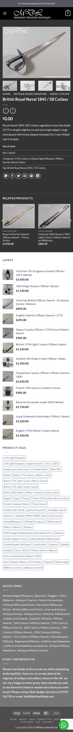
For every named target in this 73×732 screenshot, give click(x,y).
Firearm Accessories (50, 600)
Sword (48, 562)
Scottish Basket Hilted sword (44, 538)
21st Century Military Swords (31, 636)
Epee (16, 498)
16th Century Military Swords (31, 623)
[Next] (64, 52)
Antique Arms (32, 613)
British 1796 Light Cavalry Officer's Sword (25, 480)
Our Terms (27, 722)
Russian (59, 532)
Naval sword (54, 521)
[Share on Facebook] (12, 176)
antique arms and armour (16, 469)
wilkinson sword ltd (33, 567)
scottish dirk (40, 544)
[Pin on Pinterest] (31, 176)
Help (32, 719)
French (26, 498)
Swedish (8, 550)
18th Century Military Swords (42, 627)
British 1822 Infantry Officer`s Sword (22, 492)
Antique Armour (13, 613)
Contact (48, 722)
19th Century (22, 158)
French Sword (40, 504)
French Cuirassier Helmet (17, 504)
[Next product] (6, 111)
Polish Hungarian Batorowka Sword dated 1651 (28, 532)
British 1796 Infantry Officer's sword (32, 475)
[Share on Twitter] (19, 176)
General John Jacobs (14, 509)
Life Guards (56, 515)
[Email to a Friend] (25, 176)
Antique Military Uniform (32, 650)
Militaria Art (62, 613)
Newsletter (44, 719)
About (23, 719)
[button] (5, 13)
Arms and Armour (55, 609)
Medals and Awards (16, 618)
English (7, 498)
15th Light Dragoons (14, 457)
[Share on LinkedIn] (38, 176)
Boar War (56, 469)
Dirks (62, 595)
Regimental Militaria (27, 641)
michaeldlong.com (13, 521)
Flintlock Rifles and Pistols (19, 604)
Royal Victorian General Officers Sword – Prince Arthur (16, 237)
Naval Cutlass (59, 94)
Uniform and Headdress (55, 641)
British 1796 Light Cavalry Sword (21, 486)
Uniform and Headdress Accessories (26, 645)
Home (6, 94)
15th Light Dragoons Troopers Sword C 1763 (27, 463)
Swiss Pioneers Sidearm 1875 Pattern (23, 562)
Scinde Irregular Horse (15, 538)
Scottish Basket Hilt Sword (17, 544)
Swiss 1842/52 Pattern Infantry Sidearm (36, 550)
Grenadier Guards (57, 509)
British (7, 475)
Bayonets (40, 595)
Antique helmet (40, 469)
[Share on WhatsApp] (6, 176)
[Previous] (8, 52)
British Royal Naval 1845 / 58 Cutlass (26, 167)
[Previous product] (12, 111)
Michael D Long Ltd (35, 521)
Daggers (53, 595)
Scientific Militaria (40, 618)
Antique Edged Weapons (30, 94)
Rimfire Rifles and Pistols (28, 609)
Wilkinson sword (12, 567)
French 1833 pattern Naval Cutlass (51, 498)
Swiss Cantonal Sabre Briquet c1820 (22, 556)
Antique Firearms (26, 600)
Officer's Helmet (12, 527)
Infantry (8, 515)
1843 (55, 463)
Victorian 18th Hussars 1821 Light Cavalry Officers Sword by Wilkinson (54, 237)
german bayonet (36, 509)
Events (58, 719)
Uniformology (62, 562)
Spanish (65, 544)
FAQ (38, 722)
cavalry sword (51, 492)
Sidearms (8, 600)
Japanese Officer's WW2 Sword (31, 515)
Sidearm (53, 544)
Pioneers (28, 527)
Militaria (48, 613)
